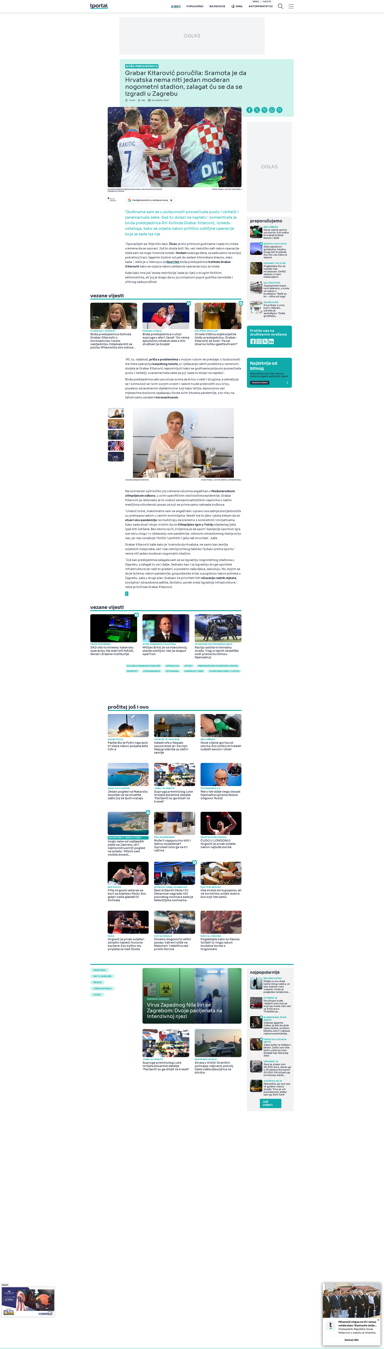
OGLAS (192, 36)
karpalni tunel (194, 671)
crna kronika (102, 988)
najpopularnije (264, 972)
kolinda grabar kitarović (143, 666)
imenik (256, 2)
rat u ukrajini (102, 976)
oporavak (172, 671)
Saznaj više (352, 1339)
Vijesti (176, 6)
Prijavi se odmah (259, 383)
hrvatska (99, 970)
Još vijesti (268, 1103)
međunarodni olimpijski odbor (218, 666)
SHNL (239, 6)
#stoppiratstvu (261, 6)
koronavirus (151, 671)
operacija (172, 666)
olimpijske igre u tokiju (224, 671)
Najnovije (217, 6)
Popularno (195, 6)
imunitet (132, 671)
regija (97, 982)
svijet (97, 994)
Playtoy (267, 2)
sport (188, 666)
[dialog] (351, 1314)
